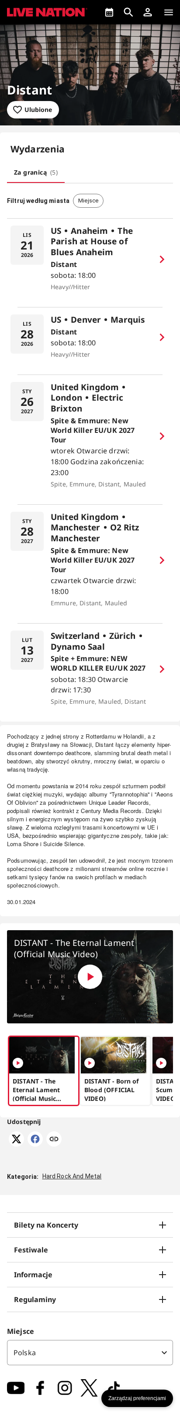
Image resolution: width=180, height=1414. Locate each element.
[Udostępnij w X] (16, 1144)
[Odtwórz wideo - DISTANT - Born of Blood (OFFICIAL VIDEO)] (89, 1063)
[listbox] (90, 1352)
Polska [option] (25, 1352)
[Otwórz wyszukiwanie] (128, 12)
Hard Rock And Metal (72, 1176)
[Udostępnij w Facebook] (35, 1144)
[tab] (36, 172)
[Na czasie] (109, 12)
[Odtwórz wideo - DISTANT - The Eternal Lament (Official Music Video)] (90, 977)
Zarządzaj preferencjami (137, 1398)
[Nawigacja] (168, 12)
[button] (147, 12)
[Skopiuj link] (54, 1139)
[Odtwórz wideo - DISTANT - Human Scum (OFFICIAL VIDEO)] (161, 1063)
